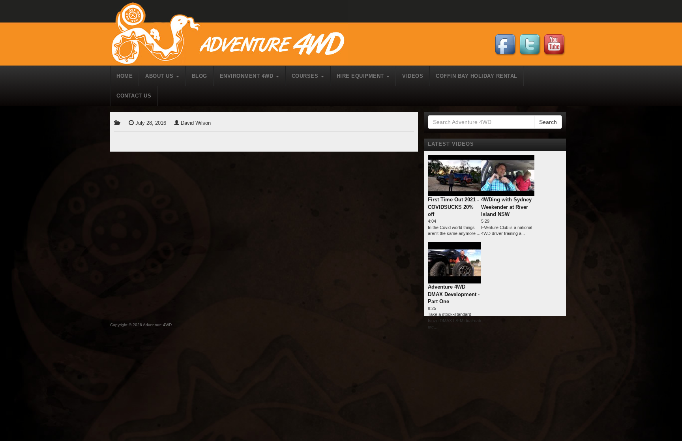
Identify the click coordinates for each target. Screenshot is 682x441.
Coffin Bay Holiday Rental (476, 76)
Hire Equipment (361, 76)
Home (124, 76)
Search (548, 122)
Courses (306, 76)
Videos (412, 76)
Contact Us (133, 96)
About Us (160, 76)
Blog (199, 76)
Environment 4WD (247, 76)
